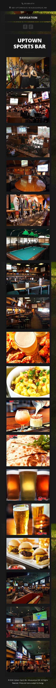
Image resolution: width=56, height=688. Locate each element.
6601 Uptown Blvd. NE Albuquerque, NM (29, 8)
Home (29, 17)
